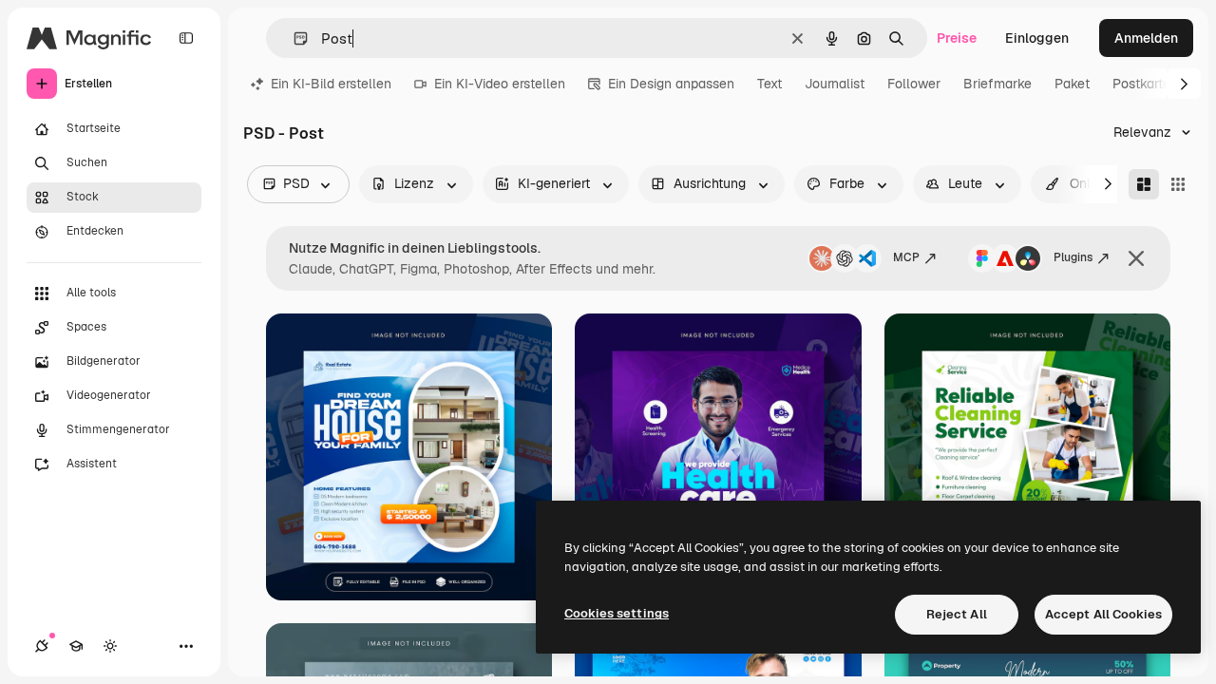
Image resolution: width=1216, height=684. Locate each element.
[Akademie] (76, 646)
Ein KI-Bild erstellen (331, 83)
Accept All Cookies (1103, 614)
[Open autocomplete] (293, 38)
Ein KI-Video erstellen (499, 83)
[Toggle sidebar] (186, 38)
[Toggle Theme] (110, 646)
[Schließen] (1136, 258)
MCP (906, 257)
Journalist (834, 83)
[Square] (1178, 184)
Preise (957, 38)
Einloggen (1037, 38)
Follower (913, 83)
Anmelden (1146, 38)
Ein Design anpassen (671, 83)
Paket (1072, 83)
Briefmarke (997, 83)
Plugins (1073, 257)
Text (769, 83)
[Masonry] (1144, 184)
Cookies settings (616, 613)
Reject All (956, 614)
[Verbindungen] (42, 646)
